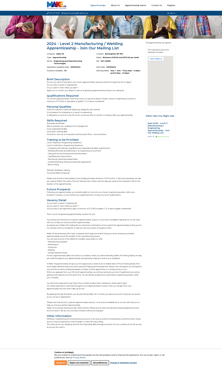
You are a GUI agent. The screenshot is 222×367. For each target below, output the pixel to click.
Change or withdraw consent (123, 362)
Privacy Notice (79, 357)
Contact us (156, 5)
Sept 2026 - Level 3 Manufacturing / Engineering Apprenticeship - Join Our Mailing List (158, 128)
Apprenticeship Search (135, 5)
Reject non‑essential (79, 362)
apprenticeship (163, 136)
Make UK (151, 136)
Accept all (60, 362)
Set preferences (100, 362)
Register (171, 5)
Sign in (172, 13)
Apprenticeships (98, 5)
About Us (115, 5)
